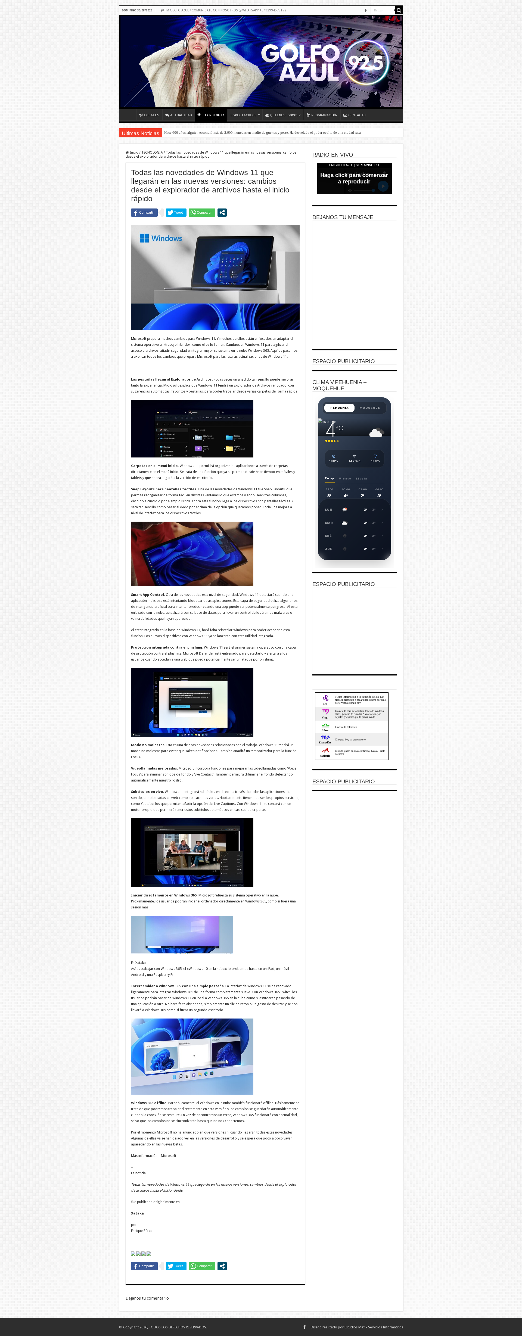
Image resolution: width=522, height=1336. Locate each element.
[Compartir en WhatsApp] (202, 212)
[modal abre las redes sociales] (222, 212)
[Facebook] (365, 10)
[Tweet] (176, 212)
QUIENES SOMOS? (285, 115)
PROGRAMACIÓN (324, 115)
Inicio (133, 152)
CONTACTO (357, 115)
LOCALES (151, 115)
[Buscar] (399, 10)
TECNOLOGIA (214, 115)
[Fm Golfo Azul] (261, 62)
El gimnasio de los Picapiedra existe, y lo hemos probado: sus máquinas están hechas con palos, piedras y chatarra (247, 132)
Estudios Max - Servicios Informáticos (373, 1327)
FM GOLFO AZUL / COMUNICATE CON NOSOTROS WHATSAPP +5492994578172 (225, 10)
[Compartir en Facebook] (144, 212)
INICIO (129, 114)
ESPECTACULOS (244, 115)
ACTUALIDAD (181, 115)
